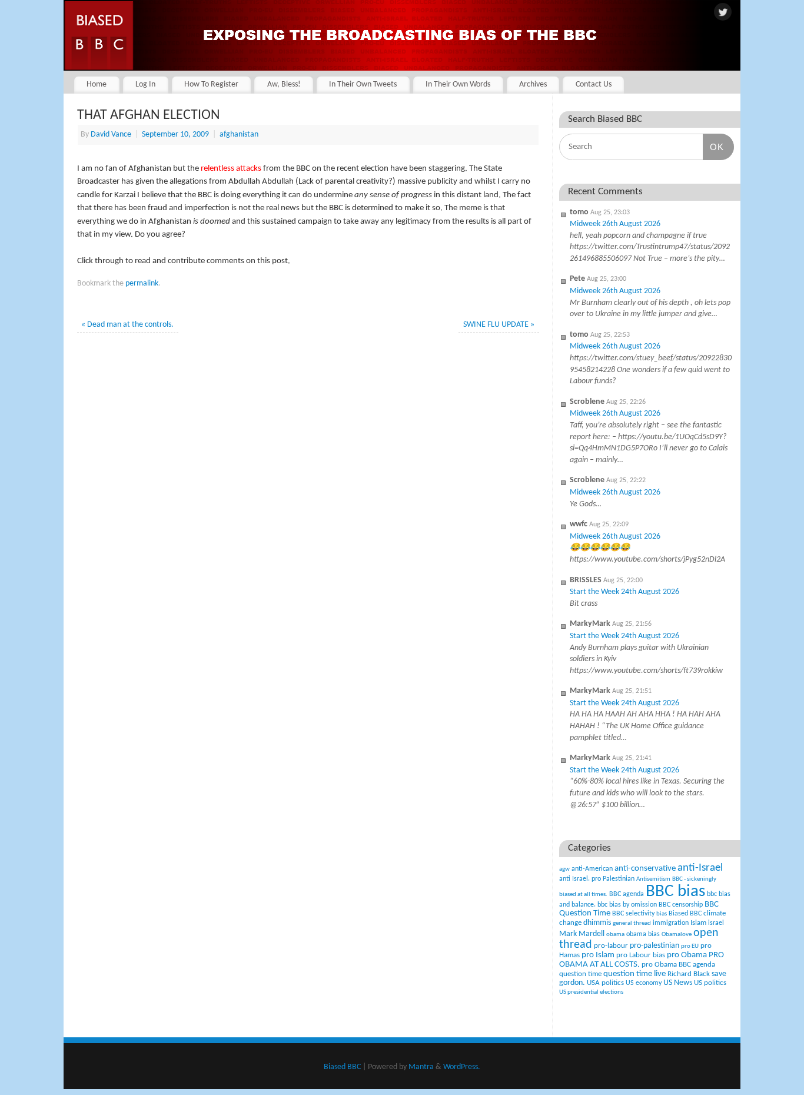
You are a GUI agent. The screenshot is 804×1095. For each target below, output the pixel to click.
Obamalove (677, 934)
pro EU (690, 946)
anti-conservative (645, 868)
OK (713, 146)
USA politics (605, 983)
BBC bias (675, 891)
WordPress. (461, 1067)
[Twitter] (723, 13)
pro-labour (611, 946)
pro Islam (598, 955)
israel (716, 923)
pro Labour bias (640, 955)
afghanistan (239, 134)
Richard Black (688, 974)
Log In (145, 84)
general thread (632, 923)
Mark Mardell (581, 934)
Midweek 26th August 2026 (615, 224)
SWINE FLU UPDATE (498, 324)
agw (564, 869)
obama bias (643, 934)
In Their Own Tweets (363, 84)
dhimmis (597, 923)
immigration (671, 923)
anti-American (592, 868)
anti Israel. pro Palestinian (596, 878)
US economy (644, 983)
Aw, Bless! (284, 84)
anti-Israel (700, 868)
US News (677, 982)
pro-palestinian (654, 945)
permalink (141, 283)
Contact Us (594, 84)
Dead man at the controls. (127, 324)
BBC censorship (681, 904)
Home (97, 84)
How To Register (211, 84)
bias (661, 914)
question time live (634, 974)
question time (580, 974)
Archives (533, 84)
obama (615, 934)
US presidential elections (591, 992)
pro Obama (687, 955)
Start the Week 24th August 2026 (624, 592)
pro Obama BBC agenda (678, 964)
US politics (710, 983)
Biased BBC (685, 913)
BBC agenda (626, 894)
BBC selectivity (633, 913)
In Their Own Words (458, 84)
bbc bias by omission (627, 904)
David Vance (111, 134)
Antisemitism (653, 879)
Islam (698, 923)
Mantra (421, 1067)
